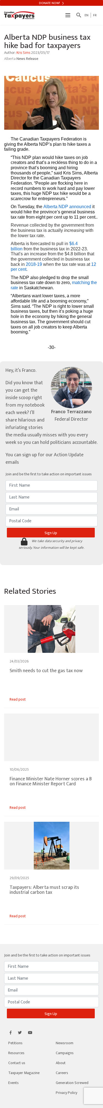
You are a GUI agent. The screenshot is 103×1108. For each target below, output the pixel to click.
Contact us (16, 1063)
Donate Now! (50, 3)
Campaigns (65, 1053)
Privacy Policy (66, 1093)
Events (13, 1083)
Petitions (15, 1043)
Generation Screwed (72, 1083)
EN (86, 15)
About (61, 1063)
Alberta (10, 58)
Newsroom (64, 1043)
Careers (62, 1073)
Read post (18, 699)
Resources (16, 1053)
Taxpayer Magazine (24, 1073)
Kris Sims (23, 52)
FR (95, 15)
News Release (27, 58)
